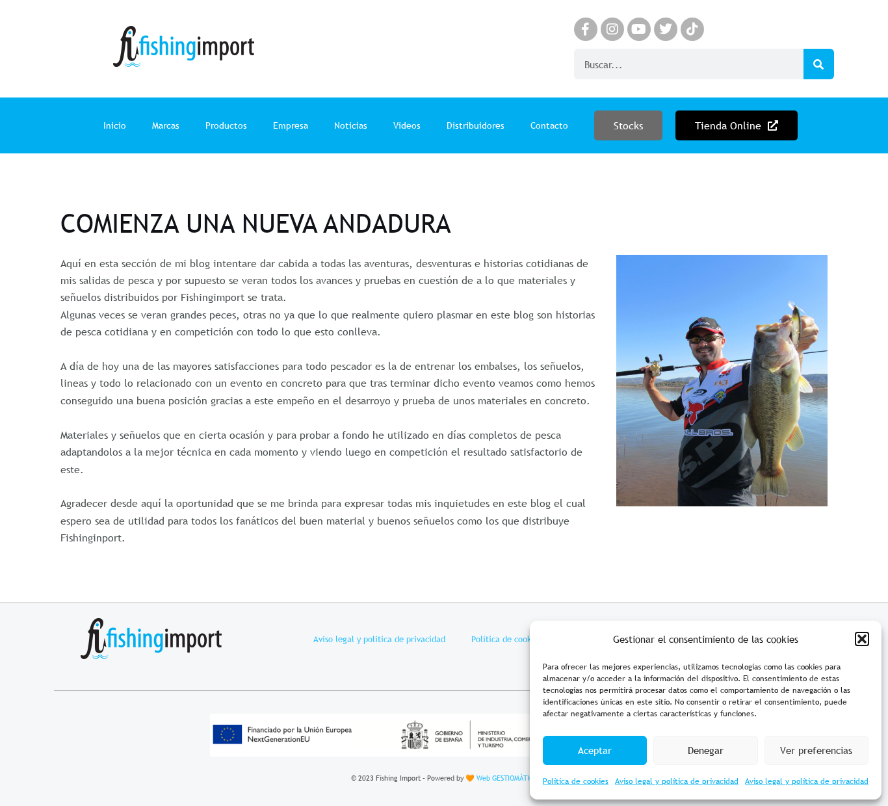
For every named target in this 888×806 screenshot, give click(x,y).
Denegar (706, 750)
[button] (861, 638)
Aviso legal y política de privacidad (676, 781)
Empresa (290, 125)
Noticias (350, 125)
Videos (407, 125)
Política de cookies (575, 781)
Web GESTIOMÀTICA (507, 778)
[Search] (818, 64)
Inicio (114, 125)
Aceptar (595, 750)
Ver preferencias (816, 750)
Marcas (165, 125)
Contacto (549, 125)
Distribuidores (475, 125)
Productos (226, 125)
